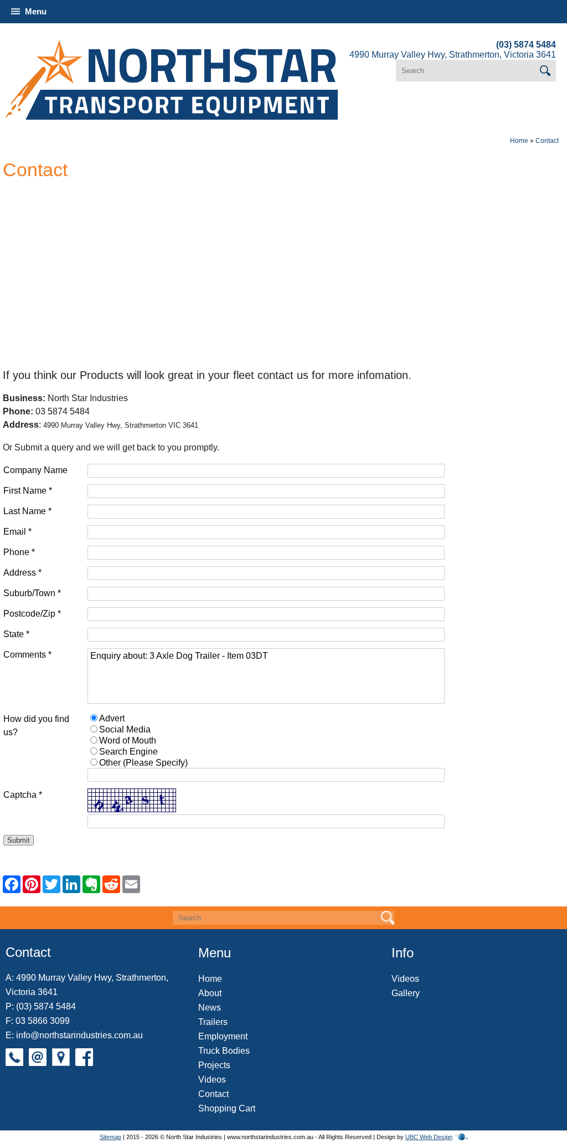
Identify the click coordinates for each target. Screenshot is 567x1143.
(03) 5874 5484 (526, 44)
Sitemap (110, 1137)
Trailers (213, 1022)
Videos (212, 1079)
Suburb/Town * (32, 593)
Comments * (27, 654)
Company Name (35, 470)
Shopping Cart (226, 1108)
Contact (547, 141)
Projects (214, 1065)
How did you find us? (36, 725)
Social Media (125, 729)
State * (16, 634)
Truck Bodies (224, 1050)
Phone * (19, 552)
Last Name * (27, 511)
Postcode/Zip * (32, 613)
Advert (112, 718)
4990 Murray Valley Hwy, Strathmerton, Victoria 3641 (452, 54)
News (209, 1007)
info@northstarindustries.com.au (79, 1035)
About (209, 993)
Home (519, 141)
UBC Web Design (428, 1137)
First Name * (27, 490)
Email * (17, 531)
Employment (223, 1036)
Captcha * (22, 794)
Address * (22, 572)
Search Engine (128, 751)
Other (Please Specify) (143, 762)
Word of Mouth (127, 740)
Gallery (405, 993)
